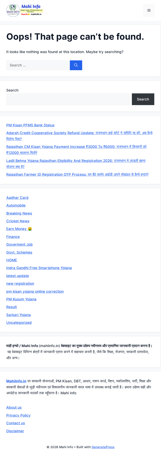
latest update (17, 276)
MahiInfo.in (16, 381)
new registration (20, 283)
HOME (11, 260)
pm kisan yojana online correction (35, 291)
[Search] (76, 65)
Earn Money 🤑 (19, 229)
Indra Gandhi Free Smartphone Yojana (39, 268)
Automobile (16, 205)
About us (14, 407)
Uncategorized (19, 322)
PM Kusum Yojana (21, 299)
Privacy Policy (18, 415)
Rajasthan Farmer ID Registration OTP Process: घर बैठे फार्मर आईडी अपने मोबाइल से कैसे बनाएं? (77, 174)
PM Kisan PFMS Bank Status (30, 125)
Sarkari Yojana (18, 315)
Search (12, 90)
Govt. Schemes (19, 252)
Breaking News (19, 213)
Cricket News (17, 221)
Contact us (15, 423)
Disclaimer (15, 431)
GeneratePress (103, 447)
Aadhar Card (17, 198)
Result (11, 307)
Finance (13, 237)
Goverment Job (19, 244)
